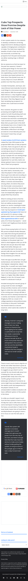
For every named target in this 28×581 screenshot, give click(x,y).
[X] (5, 35)
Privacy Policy (4, 559)
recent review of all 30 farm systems (14, 140)
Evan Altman (6, 31)
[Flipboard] (10, 35)
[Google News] (8, 488)
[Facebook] (2, 35)
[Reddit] (8, 35)
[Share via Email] (17, 494)
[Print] (19, 494)
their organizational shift (9, 219)
